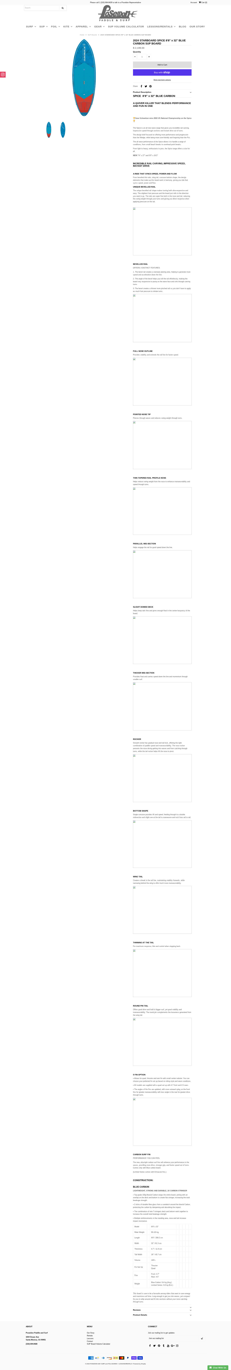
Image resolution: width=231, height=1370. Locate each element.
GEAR (98, 26)
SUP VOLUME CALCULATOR (126, 26)
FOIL (54, 26)
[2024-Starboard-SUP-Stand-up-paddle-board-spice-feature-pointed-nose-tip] (162, 405)
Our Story (90, 1333)
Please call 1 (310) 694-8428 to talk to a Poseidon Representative (115, 2)
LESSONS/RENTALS (160, 26)
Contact (90, 1341)
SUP (42, 26)
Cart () (204, 2)
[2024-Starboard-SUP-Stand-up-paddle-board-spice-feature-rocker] (162, 730)
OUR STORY (197, 26)
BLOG (182, 26)
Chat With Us (219, 1368)
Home (82, 35)
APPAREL (82, 26)
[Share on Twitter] (146, 86)
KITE (66, 26)
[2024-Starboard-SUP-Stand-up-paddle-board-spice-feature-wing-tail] (162, 867)
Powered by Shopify (139, 1364)
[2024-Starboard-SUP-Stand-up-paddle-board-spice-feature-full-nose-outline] (162, 342)
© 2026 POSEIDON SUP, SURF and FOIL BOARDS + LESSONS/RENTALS (108, 1364)
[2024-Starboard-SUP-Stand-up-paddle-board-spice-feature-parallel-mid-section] (162, 534)
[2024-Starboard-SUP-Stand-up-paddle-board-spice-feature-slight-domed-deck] (162, 598)
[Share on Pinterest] (150, 86)
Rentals (90, 1336)
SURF (29, 26)
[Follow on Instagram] (3, 75)
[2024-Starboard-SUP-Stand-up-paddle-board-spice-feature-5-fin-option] (162, 1065)
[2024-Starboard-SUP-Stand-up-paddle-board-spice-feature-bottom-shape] (162, 801)
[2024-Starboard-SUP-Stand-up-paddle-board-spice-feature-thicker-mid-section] (162, 663)
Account (193, 2)
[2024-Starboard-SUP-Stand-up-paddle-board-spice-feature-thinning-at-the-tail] (162, 933)
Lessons (90, 1338)
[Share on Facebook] (141, 86)
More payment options (162, 80)
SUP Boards (92, 35)
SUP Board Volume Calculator (98, 1344)
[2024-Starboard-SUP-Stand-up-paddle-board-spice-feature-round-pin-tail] (162, 996)
